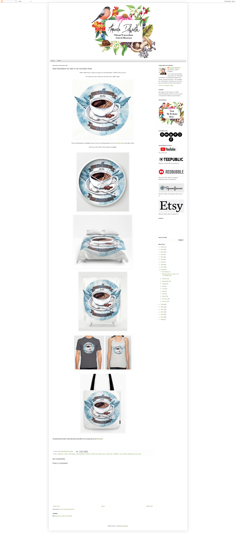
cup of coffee (123, 454)
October (164, 278)
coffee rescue (102, 454)
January (164, 301)
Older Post (149, 506)
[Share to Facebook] (85, 451)
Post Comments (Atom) (67, 509)
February (165, 299)
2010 (162, 317)
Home (53, 60)
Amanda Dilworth (174, 68)
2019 (162, 262)
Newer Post (56, 506)
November (165, 271)
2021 (162, 257)
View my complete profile (166, 85)
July (163, 286)
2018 (162, 264)
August (164, 283)
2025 (162, 249)
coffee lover (94, 454)
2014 (162, 307)
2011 (162, 314)
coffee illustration (80, 454)
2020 (162, 259)
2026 (162, 247)
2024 (162, 252)
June (163, 288)
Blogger (126, 526)
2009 (162, 319)
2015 (162, 304)
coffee (65, 454)
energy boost (130, 454)
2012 (162, 312)
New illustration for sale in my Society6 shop (170, 274)
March (164, 296)
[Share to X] (83, 451)
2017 (162, 267)
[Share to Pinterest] (87, 451)
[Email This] (80, 451)
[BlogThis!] (82, 451)
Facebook (100, 439)
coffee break (71, 454)
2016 (162, 269)
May (163, 291)
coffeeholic (116, 454)
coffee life (88, 454)
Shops (59, 60)
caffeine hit (60, 454)
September (165, 281)
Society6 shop (119, 143)
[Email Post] (76, 451)
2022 (162, 254)
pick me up (138, 454)
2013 (162, 309)
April (163, 293)
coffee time (109, 454)
